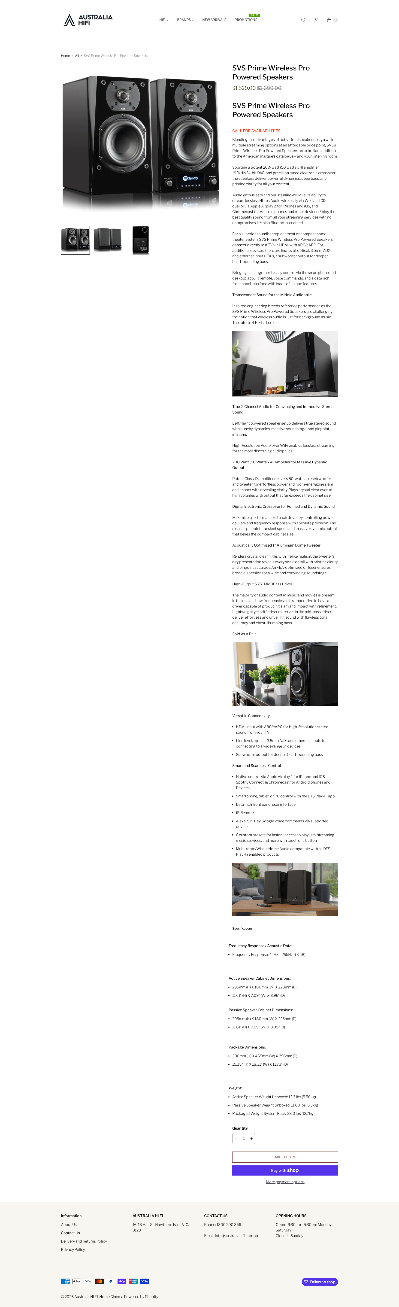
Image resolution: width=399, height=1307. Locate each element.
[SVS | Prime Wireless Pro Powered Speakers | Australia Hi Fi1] (140, 143)
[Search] (303, 20)
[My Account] (316, 20)
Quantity (240, 1128)
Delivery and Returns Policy (84, 1241)
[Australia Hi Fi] (88, 20)
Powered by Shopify (141, 1297)
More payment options (285, 1182)
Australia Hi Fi (86, 1297)
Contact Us (70, 1233)
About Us (69, 1224)
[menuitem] (164, 20)
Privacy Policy (73, 1249)
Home (65, 56)
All (77, 56)
